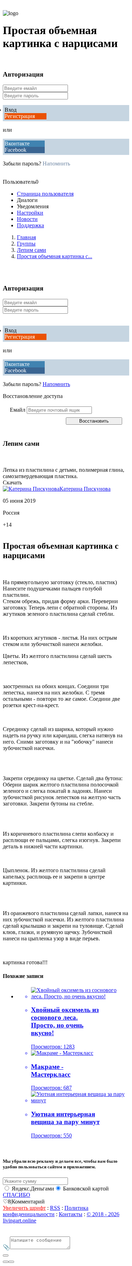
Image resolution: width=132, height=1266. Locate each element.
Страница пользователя (45, 194)
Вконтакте (17, 143)
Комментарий (28, 1202)
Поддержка (30, 225)
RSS (55, 1208)
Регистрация (20, 116)
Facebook (15, 150)
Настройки (30, 213)
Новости (27, 219)
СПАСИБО (16, 1195)
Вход (11, 110)
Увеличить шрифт (24, 1208)
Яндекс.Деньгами (33, 1189)
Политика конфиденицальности (45, 1211)
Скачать (12, 482)
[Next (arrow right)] (11, 1262)
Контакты (70, 1214)
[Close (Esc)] (5, 1255)
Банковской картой (86, 1189)
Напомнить (56, 164)
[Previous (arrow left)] (5, 1262)
